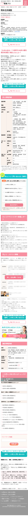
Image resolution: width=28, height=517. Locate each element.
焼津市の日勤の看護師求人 (9, 395)
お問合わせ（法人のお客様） (9, 494)
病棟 (14, 109)
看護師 (14, 105)
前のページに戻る (22, 488)
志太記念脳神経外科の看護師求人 (11, 422)
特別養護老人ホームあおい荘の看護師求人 (13, 419)
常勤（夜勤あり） (17, 107)
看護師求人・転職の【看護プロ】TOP (9, 7)
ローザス (18, 501)
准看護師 (19, 105)
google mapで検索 (13, 365)
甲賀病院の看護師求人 (8, 407)
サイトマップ (5, 496)
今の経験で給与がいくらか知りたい (13, 192)
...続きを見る (17, 31)
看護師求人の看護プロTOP (8, 488)
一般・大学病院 (16, 101)
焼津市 (24, 7)
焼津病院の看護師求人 (8, 412)
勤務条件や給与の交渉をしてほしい (13, 188)
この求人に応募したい (10, 184)
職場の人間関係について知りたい (13, 196)
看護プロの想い (6, 498)
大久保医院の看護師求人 (9, 428)
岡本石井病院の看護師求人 (9, 410)
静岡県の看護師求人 (12, 347)
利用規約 (22, 498)
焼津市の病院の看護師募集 (9, 388)
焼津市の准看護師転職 (8, 398)
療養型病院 (19, 102)
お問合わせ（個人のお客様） (9, 492)
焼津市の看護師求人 (7, 386)
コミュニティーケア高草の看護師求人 (12, 417)
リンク (14, 498)
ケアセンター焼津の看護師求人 (10, 414)
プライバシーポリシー (17, 496)
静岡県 (19, 7)
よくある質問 (5, 501)
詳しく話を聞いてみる (14, 277)
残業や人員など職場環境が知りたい (13, 200)
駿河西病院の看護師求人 (9, 405)
